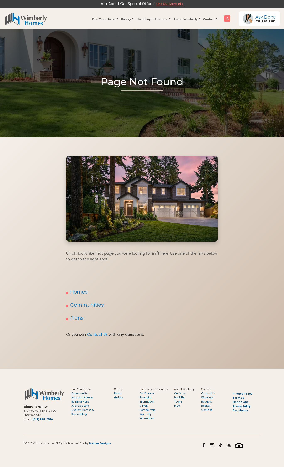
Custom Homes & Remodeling (82, 412)
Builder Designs (100, 444)
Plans (77, 319)
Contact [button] (209, 18)
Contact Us (97, 335)
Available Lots (80, 406)
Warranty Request (207, 400)
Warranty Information (147, 416)
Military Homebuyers (148, 408)
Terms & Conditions (240, 400)
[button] (105, 18)
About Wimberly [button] (186, 18)
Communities (87, 305)
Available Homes (82, 398)
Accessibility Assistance (242, 408)
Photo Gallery (118, 395)
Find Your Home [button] (103, 18)
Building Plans (80, 402)
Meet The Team (179, 400)
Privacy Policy (242, 394)
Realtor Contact (206, 408)
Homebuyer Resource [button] (152, 18)
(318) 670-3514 (42, 419)
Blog (177, 406)
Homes (79, 292)
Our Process (147, 393)
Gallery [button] (126, 18)
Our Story (180, 393)
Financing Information (147, 400)
